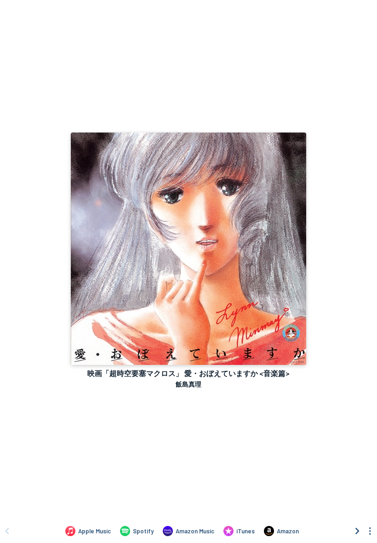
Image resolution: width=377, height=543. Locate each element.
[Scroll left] (7, 531)
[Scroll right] (357, 531)
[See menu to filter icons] (370, 531)
